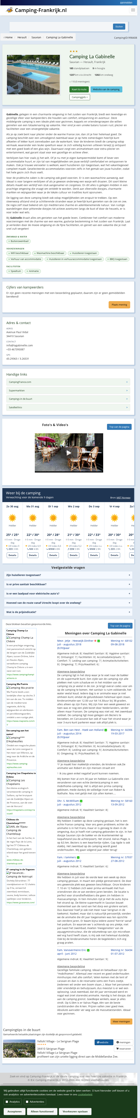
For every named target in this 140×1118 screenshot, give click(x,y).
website (105, 1042)
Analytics (14, 1101)
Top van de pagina (119, 426)
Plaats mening (119, 304)
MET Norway (124, 497)
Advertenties (37, 1101)
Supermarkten (17, 390)
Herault (22, 37)
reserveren (125, 1048)
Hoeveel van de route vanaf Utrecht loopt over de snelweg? (43, 602)
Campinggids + (80, 97)
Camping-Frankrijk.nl (41, 10)
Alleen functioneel (42, 1111)
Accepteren (14, 1111)
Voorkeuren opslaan (75, 1111)
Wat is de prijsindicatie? (21, 612)
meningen (125, 1042)
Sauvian (36, 37)
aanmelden (126, 2)
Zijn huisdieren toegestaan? (23, 575)
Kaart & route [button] (79, 89)
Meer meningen (121, 1021)
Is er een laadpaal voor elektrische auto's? (32, 593)
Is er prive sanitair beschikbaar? (26, 584)
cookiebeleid (85, 1094)
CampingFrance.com (20, 382)
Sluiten (119, 26)
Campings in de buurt (20, 398)
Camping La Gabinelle (59, 37)
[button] (69, 453)
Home (9, 37)
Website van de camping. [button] (106, 89)
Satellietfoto (15, 407)
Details (12, 555)
